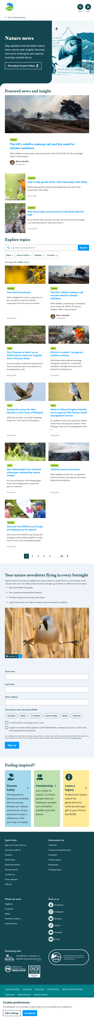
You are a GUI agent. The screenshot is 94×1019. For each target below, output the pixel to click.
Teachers (52, 845)
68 (61, 556)
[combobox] (10, 255)
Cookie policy (27, 989)
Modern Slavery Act (24, 994)
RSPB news (10, 859)
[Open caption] (20, 656)
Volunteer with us (13, 849)
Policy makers (54, 859)
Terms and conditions (12, 989)
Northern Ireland (12, 918)
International (11, 923)
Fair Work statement (40, 994)
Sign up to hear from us (15, 845)
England (8, 903)
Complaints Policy (53, 989)
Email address (11, 696)
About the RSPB (12, 864)
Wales (7, 913)
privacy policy (76, 738)
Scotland (9, 908)
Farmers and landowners (59, 849)
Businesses (53, 864)
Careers (8, 854)
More (38, 958)
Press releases (11, 879)
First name (10, 671)
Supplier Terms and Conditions (72, 989)
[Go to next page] (67, 556)
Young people (54, 869)
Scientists (52, 854)
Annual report (11, 869)
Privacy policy (39, 989)
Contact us (10, 874)
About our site (10, 994)
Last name (10, 684)
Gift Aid (8, 884)
